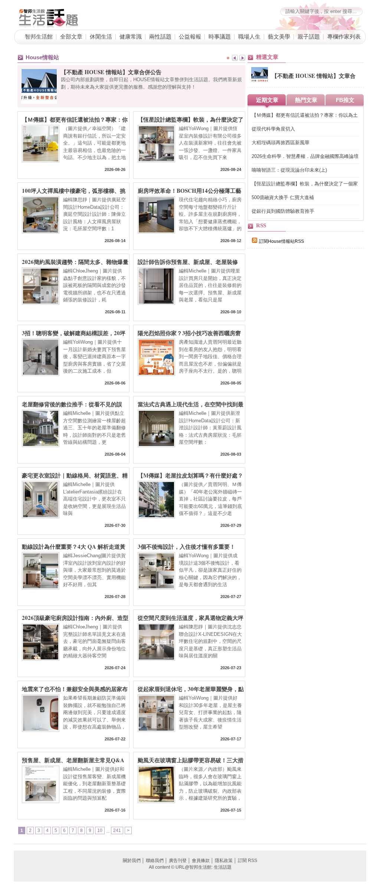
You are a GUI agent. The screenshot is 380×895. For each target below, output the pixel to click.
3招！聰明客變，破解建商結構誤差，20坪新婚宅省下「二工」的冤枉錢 (73, 332)
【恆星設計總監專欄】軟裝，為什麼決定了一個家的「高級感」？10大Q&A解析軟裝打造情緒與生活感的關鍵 (190, 119)
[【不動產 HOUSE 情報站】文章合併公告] (259, 82)
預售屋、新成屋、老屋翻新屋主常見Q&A (73, 759)
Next (242, 58)
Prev (235, 58)
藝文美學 (279, 36)
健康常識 (130, 36)
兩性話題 (160, 36)
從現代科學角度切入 (273, 129)
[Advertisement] (303, 382)
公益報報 (190, 36)
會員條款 (201, 860)
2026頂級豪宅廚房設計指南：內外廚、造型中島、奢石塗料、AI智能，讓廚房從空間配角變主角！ (75, 617)
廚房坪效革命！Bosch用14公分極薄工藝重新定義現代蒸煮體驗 (189, 190)
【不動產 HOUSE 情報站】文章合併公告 (111, 72)
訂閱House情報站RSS (281, 241)
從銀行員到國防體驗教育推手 (283, 211)
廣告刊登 (178, 860)
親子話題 (309, 36)
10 (99, 830)
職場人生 (249, 36)
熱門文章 (306, 100)
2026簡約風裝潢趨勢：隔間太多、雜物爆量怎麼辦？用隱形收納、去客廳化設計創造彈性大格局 (75, 261)
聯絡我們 (155, 860)
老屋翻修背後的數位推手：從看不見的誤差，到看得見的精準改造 (72, 403)
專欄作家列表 (344, 36)
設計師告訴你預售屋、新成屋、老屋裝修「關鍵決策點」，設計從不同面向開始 (188, 261)
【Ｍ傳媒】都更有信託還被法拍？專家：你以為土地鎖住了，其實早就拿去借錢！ (75, 119)
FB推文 (345, 100)
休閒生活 (101, 36)
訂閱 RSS (247, 860)
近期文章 (267, 100)
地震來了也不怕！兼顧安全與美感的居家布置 (75, 688)
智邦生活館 (39, 36)
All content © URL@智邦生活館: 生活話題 (190, 867)
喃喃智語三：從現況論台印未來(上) (289, 170)
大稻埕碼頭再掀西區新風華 (280, 142)
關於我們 (132, 860)
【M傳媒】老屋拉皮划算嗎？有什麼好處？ (190, 475)
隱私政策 (224, 860)
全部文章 (71, 36)
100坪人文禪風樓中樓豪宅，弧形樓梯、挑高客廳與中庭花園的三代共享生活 (73, 190)
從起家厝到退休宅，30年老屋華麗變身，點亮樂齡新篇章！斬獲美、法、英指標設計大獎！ (191, 688)
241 (117, 830)
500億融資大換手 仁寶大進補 (283, 197)
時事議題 (220, 36)
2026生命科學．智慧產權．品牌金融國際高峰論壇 (305, 156)
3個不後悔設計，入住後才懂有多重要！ (186, 546)
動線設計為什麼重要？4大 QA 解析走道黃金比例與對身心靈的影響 (73, 546)
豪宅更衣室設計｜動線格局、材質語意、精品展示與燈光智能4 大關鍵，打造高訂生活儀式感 (75, 475)
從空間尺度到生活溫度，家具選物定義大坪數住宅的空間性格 (190, 617)
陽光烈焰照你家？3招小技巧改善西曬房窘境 (189, 332)
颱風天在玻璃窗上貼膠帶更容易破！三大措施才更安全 (190, 759)
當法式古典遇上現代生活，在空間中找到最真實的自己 (190, 403)
